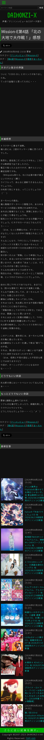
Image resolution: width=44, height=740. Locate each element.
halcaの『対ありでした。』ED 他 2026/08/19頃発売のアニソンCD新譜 (34, 515)
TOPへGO (30, 738)
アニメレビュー (18, 55)
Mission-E (33, 55)
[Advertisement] (22, 110)
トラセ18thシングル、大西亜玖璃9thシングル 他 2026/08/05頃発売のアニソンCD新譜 (34, 567)
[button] (4, 3)
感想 (29, 58)
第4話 (11, 58)
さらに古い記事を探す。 (22, 730)
